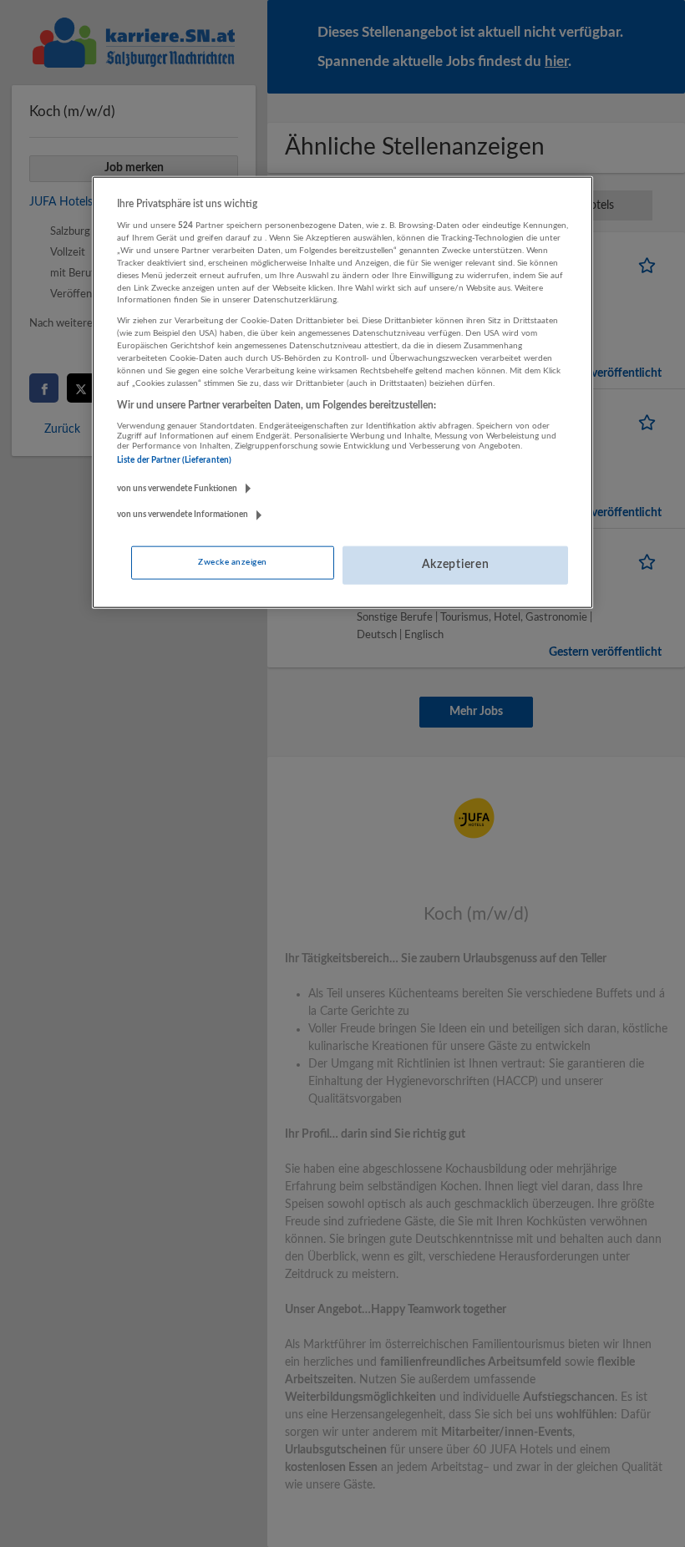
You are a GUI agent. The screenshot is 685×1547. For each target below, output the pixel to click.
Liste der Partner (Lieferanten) (174, 460)
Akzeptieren (456, 565)
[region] (342, 391)
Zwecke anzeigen (232, 562)
